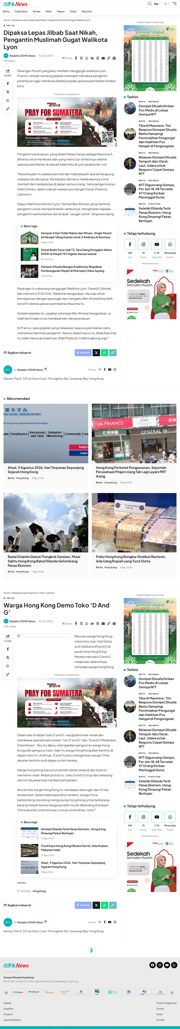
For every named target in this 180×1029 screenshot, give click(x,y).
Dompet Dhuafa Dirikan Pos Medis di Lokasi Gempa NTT (156, 110)
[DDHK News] (15, 3)
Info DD (11, 25)
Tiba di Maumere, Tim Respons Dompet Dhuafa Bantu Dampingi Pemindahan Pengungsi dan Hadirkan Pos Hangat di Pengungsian (157, 135)
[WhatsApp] (170, 249)
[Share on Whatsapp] (86, 58)
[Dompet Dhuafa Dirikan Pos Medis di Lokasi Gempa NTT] (130, 108)
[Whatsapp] (174, 965)
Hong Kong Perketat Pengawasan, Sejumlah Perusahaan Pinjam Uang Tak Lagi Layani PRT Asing (131, 471)
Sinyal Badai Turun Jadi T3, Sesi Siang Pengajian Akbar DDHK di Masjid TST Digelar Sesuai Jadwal (76, 252)
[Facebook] (104, 369)
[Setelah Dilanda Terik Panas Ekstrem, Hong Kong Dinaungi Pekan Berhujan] (130, 213)
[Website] (100, 369)
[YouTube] (110, 369)
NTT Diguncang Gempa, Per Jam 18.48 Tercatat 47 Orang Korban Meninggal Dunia (157, 191)
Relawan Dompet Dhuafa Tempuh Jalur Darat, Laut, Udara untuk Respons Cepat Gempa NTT (157, 165)
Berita (142, 102)
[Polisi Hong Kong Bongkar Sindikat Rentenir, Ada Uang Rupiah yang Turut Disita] (134, 522)
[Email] (103, 58)
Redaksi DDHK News (22, 55)
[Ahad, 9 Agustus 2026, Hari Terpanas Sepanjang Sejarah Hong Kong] (46, 433)
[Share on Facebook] (75, 58)
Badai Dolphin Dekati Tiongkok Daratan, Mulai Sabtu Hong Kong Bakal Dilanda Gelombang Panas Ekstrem (44, 560)
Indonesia (153, 102)
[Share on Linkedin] (92, 58)
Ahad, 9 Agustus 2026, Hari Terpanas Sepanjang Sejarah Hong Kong (46, 469)
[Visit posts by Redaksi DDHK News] (6, 55)
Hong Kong (154, 204)
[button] (149, 4)
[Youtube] (156, 249)
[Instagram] (115, 369)
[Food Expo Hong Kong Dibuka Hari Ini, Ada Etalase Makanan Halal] (29, 850)
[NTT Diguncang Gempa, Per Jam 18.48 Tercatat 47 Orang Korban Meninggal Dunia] (130, 189)
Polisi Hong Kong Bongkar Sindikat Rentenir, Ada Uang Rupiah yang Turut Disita (131, 558)
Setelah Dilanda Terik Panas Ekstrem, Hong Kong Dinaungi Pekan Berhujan (155, 214)
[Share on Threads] (97, 58)
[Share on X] (81, 58)
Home (7, 20)
